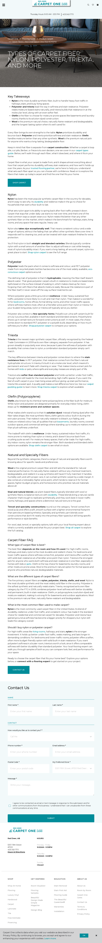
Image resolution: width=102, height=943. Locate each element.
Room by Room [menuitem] (84, 890)
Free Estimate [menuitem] (14, 918)
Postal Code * (13, 762)
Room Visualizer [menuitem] (38, 886)
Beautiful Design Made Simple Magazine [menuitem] (37, 901)
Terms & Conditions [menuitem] (82, 908)
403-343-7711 (68, 14)
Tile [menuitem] (9, 913)
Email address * (59, 745)
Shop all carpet (72, 527)
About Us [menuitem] (81, 886)
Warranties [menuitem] (59, 907)
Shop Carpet (19, 183)
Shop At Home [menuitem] (14, 886)
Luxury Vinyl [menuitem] (13, 895)
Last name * (57, 705)
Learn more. (50, 938)
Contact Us (19, 670)
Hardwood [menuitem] (12, 899)
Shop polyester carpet (40, 326)
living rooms (39, 631)
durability (38, 202)
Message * (12, 778)
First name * (13, 705)
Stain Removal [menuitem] (60, 886)
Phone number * (15, 745)
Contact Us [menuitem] (82, 902)
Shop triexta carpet (47, 387)
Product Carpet (46, 39)
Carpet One (13, 39)
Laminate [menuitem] (12, 909)
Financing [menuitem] (12, 922)
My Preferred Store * (61, 762)
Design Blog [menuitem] (36, 910)
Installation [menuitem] (59, 911)
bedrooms (19, 302)
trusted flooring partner (42, 168)
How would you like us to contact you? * (25, 730)
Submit (51, 818)
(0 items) (98, 5)
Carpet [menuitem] (11, 904)
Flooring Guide (28, 39)
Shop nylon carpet (37, 252)
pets (29, 564)
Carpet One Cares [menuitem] (82, 896)
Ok (84, 935)
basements (63, 422)
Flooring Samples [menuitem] (35, 891)
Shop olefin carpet (38, 445)
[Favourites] (93, 5)
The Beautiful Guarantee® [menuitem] (60, 900)
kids (22, 369)
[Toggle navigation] (3, 5)
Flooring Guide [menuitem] (60, 895)
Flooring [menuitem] (11, 890)
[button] (88, 5)
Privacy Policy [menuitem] (83, 914)
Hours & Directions (16, 852)
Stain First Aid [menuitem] (60, 890)
